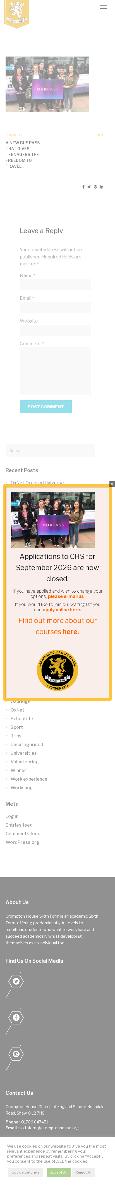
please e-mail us (66, 596)
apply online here (61, 609)
